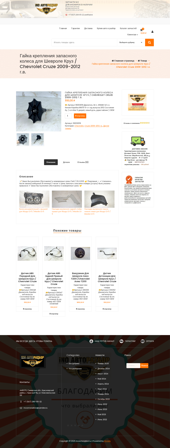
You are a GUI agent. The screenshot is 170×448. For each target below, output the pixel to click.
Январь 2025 (103, 363)
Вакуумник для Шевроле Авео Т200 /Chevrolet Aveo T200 (80, 277)
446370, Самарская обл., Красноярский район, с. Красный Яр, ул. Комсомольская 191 (37, 393)
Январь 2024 (103, 394)
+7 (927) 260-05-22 (33, 401)
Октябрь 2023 (104, 399)
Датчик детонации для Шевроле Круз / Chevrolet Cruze (107, 277)
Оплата (150, 341)
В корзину (80, 116)
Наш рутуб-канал (104, 341)
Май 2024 (102, 378)
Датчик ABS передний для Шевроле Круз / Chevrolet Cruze (27, 277)
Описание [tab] (50, 162)
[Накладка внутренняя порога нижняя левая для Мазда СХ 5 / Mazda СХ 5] (99, 199)
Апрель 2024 (103, 384)
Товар (143, 60)
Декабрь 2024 (104, 368)
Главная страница (124, 60)
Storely (107, 441)
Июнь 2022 (102, 419)
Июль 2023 (102, 404)
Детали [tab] (66, 162)
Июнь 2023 (102, 409)
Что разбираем (75, 368)
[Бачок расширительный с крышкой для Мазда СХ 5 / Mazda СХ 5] (34, 199)
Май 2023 (102, 414)
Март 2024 (102, 389)
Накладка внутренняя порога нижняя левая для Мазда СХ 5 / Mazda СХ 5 (97, 211)
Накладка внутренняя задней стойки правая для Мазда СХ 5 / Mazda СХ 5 (67, 211)
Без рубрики (74, 363)
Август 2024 (103, 373)
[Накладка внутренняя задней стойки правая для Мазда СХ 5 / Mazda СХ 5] (67, 199)
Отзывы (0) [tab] (82, 162)
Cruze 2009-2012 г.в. (93, 125)
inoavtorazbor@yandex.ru (35, 408)
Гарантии (130, 341)
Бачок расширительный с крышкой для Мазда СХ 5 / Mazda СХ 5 (33, 210)
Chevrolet (79, 125)
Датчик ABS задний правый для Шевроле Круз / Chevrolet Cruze (54, 278)
